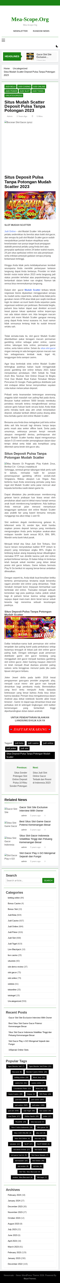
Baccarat (17, 1072)
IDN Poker (45, 1094)
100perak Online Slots (19, 1050)
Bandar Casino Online (36, 1072)
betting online (14, 898)
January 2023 (14, 1258)
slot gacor (12, 972)
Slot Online (38, 1161)
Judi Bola (10, 86)
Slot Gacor (40, 1150)
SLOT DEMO (43, 1144)
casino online (37, 1083)
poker (47, 1116)
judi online (48, 743)
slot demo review (15, 967)
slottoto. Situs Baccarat (23, 1177)
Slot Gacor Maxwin (39, 1155)
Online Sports (32, 1116)
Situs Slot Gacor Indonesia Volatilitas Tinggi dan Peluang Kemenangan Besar (35, 839)
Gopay (31, 1094)
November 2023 (15, 1212)
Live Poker (14, 1116)
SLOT (28, 1144)
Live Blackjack (14, 949)
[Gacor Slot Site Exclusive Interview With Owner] (30, 56)
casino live (21, 1083)
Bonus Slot (13, 909)
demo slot (41, 1089)
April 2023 (12, 1241)
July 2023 (12, 1229)
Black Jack (39, 1077)
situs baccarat (37, 1122)
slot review (23, 1166)
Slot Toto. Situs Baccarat (29, 1172)
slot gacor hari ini (19, 1155)
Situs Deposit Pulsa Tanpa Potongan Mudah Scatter (28, 755)
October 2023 (14, 1218)
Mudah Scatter (32, 290)
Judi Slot (25, 91)
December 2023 (15, 1206)
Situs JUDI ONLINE (22, 1133)
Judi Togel (38, 91)
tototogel (11, 995)
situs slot (40, 1133)
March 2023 (13, 1247)
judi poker (11, 748)
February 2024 (14, 1195)
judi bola (19, 743)
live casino (12, 955)
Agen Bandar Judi (16, 1066)
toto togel (42, 1177)
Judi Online (39, 86)
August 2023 (13, 1223)
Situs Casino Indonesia (22, 1127)
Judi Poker (11, 91)
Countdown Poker (22, 1089)
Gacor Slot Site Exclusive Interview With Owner (44, 55)
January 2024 (14, 1200)
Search (48, 880)
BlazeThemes (30, 1278)
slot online (12, 978)
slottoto (11, 984)
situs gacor (42, 1127)
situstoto (11, 961)
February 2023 (14, 1252)
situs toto (39, 1139)
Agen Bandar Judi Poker (40, 1066)
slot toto (37, 1166)
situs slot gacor (48, 348)
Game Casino (15, 1094)
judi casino (33, 743)
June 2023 (12, 1235)
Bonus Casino (14, 903)
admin (10, 116)
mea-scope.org (30, 19)
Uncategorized (13, 95)
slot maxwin (21, 1161)
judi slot (24, 748)
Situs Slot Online (22, 1139)
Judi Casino (24, 86)
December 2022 (15, 1264)
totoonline (12, 989)
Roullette (20, 1122)
